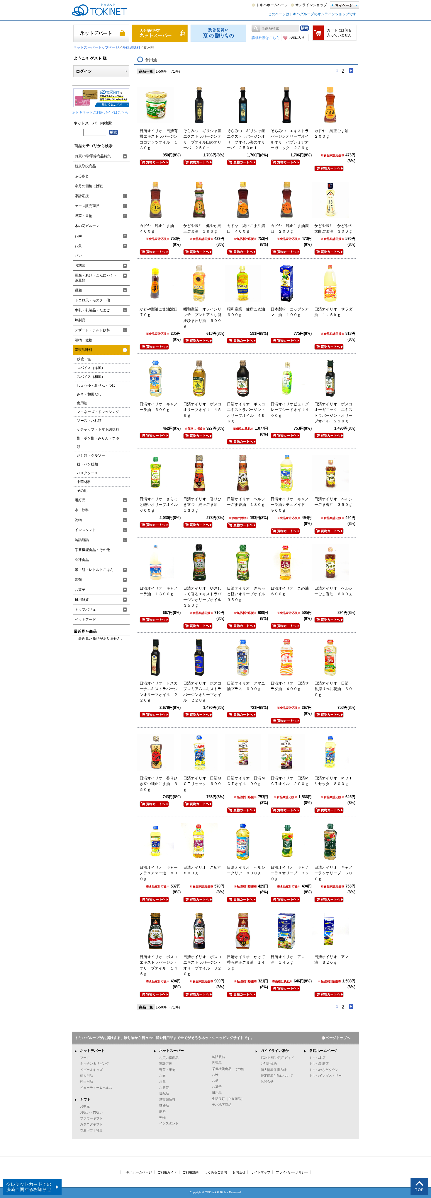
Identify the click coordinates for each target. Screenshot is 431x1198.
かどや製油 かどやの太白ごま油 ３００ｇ (333, 228)
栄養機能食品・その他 (92, 550)
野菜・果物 (83, 216)
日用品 (217, 1092)
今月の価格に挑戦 (89, 186)
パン (78, 256)
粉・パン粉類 (87, 464)
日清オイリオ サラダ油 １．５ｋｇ (333, 312)
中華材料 (84, 482)
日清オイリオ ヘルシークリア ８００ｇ (246, 870)
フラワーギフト (91, 1118)
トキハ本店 (317, 1057)
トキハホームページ (272, 5)
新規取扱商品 (85, 166)
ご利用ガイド (167, 1172)
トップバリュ (85, 609)
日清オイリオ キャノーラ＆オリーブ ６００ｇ (333, 873)
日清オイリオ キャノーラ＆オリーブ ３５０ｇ (290, 873)
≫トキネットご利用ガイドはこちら (100, 112)
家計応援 (82, 196)
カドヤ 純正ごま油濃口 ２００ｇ (290, 228)
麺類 (78, 290)
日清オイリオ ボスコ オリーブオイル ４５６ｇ (204, 410)
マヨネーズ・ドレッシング (98, 412)
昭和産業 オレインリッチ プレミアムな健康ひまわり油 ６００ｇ (202, 318)
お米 (215, 1074)
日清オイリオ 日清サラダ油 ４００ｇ (290, 686)
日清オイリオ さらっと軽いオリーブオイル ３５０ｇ (248, 594)
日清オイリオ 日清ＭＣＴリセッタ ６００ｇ (202, 784)
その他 (82, 491)
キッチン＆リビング (94, 1063)
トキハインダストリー (325, 1075)
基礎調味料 (131, 47)
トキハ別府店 (319, 1063)
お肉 (78, 236)
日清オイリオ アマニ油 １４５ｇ (290, 960)
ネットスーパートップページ (96, 47)
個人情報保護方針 (273, 1069)
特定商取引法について (277, 1075)
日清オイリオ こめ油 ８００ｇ (204, 870)
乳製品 (217, 1062)
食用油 (82, 403)
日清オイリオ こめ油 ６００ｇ (292, 591)
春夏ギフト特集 (91, 1130)
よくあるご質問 (215, 1172)
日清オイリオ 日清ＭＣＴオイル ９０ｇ (246, 781)
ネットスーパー (171, 1051)
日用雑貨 (82, 600)
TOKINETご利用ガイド (277, 1057)
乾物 (78, 520)
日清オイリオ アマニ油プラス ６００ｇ (246, 686)
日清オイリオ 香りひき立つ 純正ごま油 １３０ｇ (202, 505)
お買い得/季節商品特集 (93, 156)
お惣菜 (80, 265)
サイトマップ (260, 1172)
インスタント (85, 530)
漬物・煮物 (83, 340)
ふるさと (82, 176)
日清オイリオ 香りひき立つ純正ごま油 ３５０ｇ (159, 784)
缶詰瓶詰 (82, 540)
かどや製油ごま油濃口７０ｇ (159, 312)
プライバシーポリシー (292, 1172)
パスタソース (87, 473)
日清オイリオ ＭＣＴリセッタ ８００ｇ (333, 781)
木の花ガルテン (87, 226)
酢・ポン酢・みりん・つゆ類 (98, 442)
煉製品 (80, 320)
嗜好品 (80, 500)
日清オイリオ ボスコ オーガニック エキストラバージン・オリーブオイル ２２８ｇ (335, 413)
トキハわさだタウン (323, 1069)
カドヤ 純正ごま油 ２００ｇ (333, 134)
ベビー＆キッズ (91, 1069)
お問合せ (267, 1081)
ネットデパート (92, 1051)
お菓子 (80, 590)
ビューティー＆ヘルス (96, 1087)
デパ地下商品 (221, 1104)
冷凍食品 (82, 560)
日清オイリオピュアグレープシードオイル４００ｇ (290, 410)
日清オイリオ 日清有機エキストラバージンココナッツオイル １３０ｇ (159, 139)
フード (85, 1057)
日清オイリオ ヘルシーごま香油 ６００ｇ (333, 591)
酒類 (78, 580)
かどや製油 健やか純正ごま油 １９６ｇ (202, 228)
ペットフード (85, 619)
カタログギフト (91, 1124)
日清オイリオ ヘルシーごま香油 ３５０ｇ (333, 502)
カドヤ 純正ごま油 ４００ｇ (159, 228)
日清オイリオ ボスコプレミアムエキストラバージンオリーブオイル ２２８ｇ (202, 692)
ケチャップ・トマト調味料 (98, 429)
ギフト (85, 1100)
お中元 (85, 1106)
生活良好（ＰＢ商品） (228, 1098)
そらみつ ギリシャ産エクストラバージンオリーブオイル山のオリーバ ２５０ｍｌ (202, 139)
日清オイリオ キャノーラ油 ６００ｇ (159, 407)
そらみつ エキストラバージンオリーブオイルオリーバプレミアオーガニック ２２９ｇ (290, 139)
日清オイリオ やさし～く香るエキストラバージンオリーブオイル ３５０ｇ (204, 597)
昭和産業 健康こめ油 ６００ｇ (248, 312)
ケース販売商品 (87, 206)
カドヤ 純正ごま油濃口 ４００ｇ (246, 228)
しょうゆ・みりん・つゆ (96, 385)
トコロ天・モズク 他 (92, 300)
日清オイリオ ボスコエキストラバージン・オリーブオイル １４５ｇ (159, 965)
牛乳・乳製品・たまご (92, 310)
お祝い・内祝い (91, 1112)
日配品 (164, 1093)
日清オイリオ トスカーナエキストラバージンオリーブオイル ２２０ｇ (159, 692)
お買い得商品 (169, 1057)
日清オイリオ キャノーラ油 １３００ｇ (159, 591)
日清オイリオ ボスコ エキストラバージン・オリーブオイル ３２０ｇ (204, 965)
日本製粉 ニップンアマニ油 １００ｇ (290, 312)
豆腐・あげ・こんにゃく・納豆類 (96, 277)
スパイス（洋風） (91, 368)
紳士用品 (86, 1081)
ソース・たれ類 (89, 421)
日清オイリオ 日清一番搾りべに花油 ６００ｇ (333, 689)
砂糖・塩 (84, 359)
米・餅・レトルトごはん (94, 570)
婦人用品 (86, 1075)
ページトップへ (338, 1038)
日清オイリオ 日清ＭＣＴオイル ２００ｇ (290, 781)
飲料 (162, 1111)
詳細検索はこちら (266, 38)
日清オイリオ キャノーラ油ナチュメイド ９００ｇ (290, 505)
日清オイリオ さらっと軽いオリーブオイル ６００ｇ (160, 505)
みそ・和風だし (89, 394)
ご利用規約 (269, 1063)
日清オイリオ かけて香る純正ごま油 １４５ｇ (246, 962)
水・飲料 (82, 510)
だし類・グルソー (91, 455)
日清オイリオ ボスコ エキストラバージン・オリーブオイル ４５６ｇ (248, 413)
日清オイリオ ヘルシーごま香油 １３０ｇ (246, 502)
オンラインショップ (311, 5)
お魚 (78, 246)
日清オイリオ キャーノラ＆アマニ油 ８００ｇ (159, 873)
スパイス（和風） (91, 377)
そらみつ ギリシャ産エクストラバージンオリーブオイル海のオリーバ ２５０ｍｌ (246, 139)
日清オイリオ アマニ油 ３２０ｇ (333, 960)
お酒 (215, 1080)
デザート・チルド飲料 (92, 330)
